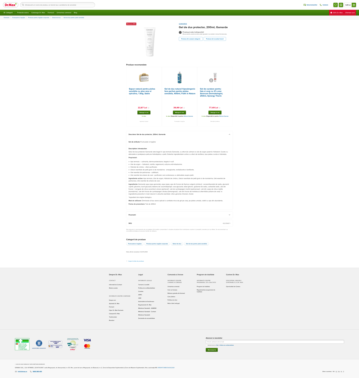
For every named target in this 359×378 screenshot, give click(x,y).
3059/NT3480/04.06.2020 (165, 367)
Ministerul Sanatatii (144, 315)
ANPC (140, 294)
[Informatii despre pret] (148, 107)
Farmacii (51, 13)
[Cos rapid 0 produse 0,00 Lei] (354, 5)
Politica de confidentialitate (146, 288)
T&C (217, 345)
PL (341, 371)
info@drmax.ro (22, 371)
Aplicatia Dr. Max (114, 303)
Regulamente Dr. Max (144, 305)
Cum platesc (171, 296)
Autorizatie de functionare (146, 301)
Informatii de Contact (115, 284)
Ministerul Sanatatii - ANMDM (147, 308)
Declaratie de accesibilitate (146, 318)
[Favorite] (335, 5)
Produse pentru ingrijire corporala (157, 243)
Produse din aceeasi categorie (190, 39)
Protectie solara (23, 13)
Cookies (140, 291)
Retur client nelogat (174, 303)
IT (343, 371)
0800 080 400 (37, 371)
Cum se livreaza (172, 290)
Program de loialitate (203, 286)
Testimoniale (113, 317)
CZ (336, 371)
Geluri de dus (177, 243)
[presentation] (144, 77)
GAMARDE (183, 24)
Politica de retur (172, 300)
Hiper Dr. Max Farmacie (116, 310)
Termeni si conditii (143, 284)
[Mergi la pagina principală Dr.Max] (10, 4)
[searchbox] (57, 4)
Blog (75, 13)
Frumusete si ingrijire (135, 243)
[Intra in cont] (341, 5)
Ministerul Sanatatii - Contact (147, 311)
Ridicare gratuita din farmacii (176, 293)
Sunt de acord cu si (221, 345)
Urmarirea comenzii (64, 13)
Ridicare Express (188, 116)
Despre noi (112, 300)
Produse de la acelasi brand (215, 39)
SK (339, 371)
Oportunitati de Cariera (233, 286)
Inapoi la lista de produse (136, 261)
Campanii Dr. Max (114, 313)
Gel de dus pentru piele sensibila (196, 243)
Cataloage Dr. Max (38, 13)
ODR (139, 298)
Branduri (111, 320)
